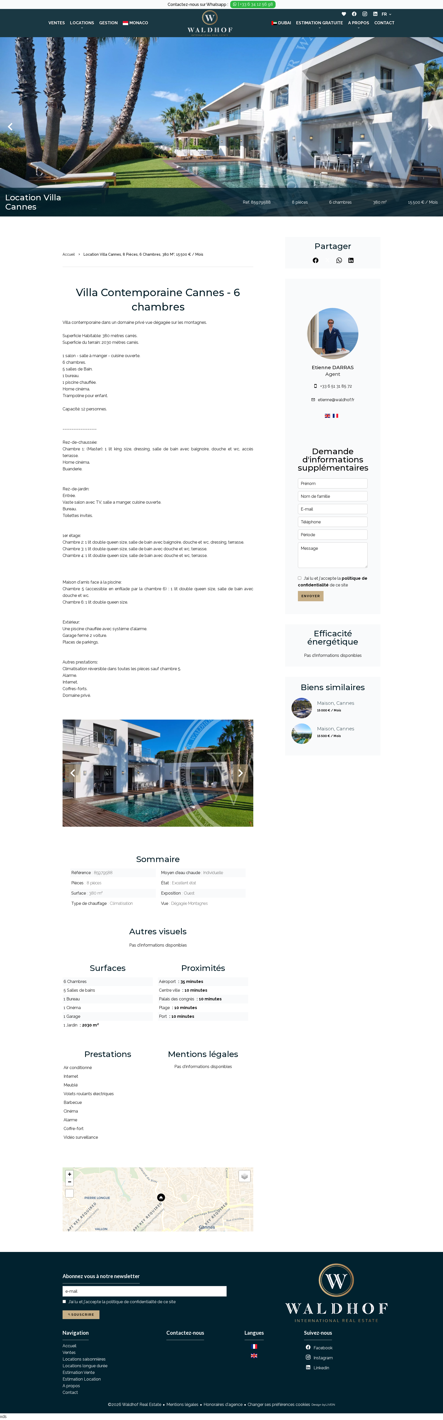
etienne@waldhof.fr (336, 399)
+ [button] (69, 1174)
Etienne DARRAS (333, 367)
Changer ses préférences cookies (279, 1404)
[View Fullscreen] (69, 1193)
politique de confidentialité (131, 1301)
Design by (323, 1404)
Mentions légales (182, 1404)
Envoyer (310, 596)
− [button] (69, 1182)
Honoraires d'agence (223, 1404)
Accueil (69, 254)
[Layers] (244, 1176)
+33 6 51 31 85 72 (336, 386)
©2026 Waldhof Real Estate (134, 1404)
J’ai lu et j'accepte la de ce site (122, 1301)
